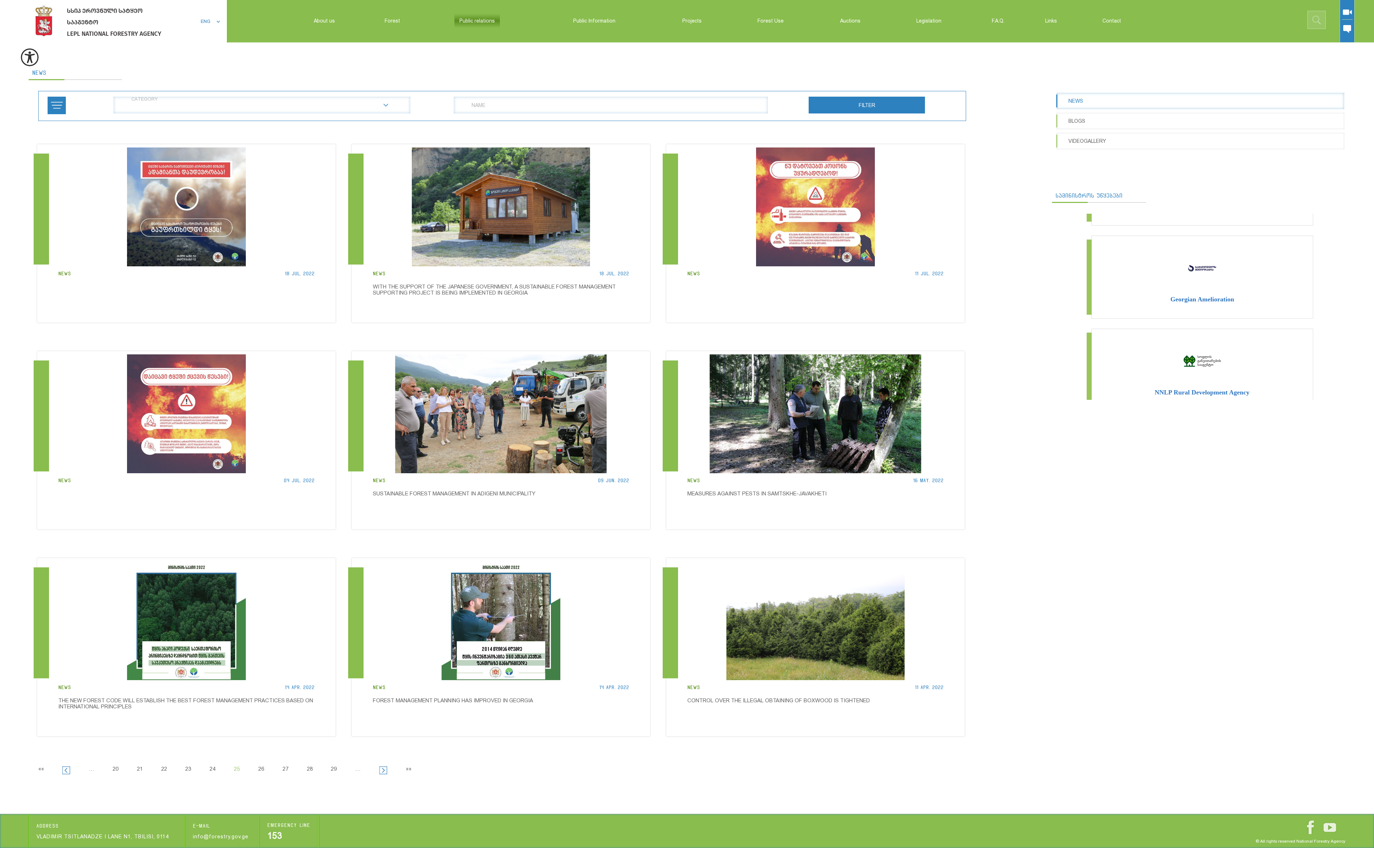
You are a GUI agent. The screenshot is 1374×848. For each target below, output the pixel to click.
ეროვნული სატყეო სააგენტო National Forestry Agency (44, 21)
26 (261, 769)
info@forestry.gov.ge (220, 836)
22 (164, 769)
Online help (1347, 29)
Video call (1347, 12)
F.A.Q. (998, 21)
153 (274, 836)
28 (310, 769)
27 (285, 769)
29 (334, 769)
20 (115, 769)
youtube (1329, 827)
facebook (1310, 827)
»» (408, 769)
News (39, 73)
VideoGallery (1087, 141)
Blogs (1076, 121)
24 (212, 769)
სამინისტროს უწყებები (1089, 195)
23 (188, 769)
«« (41, 769)
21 (140, 769)
